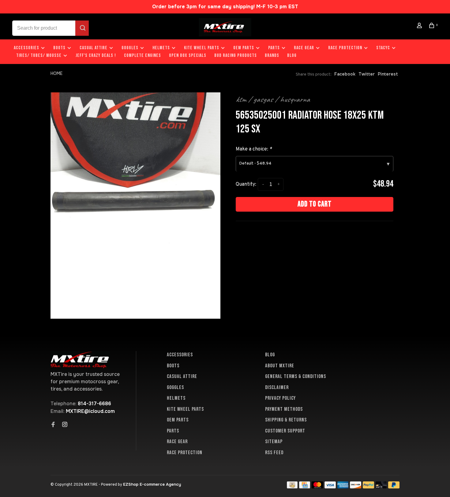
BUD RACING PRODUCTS (235, 55)
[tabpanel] (135, 205)
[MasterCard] (317, 487)
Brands (272, 55)
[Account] (420, 26)
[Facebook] (53, 425)
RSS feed (274, 453)
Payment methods (284, 409)
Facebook (344, 74)
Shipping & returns (286, 420)
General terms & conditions (295, 376)
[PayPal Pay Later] (393, 487)
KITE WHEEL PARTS (201, 48)
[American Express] (343, 487)
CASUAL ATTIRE (93, 48)
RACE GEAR (304, 48)
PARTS (274, 48)
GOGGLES (130, 48)
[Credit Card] (304, 487)
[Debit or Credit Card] (381, 487)
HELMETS (161, 48)
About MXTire (279, 366)
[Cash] (292, 487)
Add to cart (315, 204)
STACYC (383, 48)
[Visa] (330, 487)
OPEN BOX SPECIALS (187, 55)
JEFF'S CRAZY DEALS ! (96, 55)
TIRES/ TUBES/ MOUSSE (39, 55)
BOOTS (59, 48)
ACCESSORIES (26, 48)
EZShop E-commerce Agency (152, 484)
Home (56, 73)
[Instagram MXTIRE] (65, 425)
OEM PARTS (243, 48)
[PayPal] (368, 487)
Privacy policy (280, 398)
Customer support (285, 431)
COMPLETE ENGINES (142, 55)
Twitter (366, 74)
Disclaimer (277, 387)
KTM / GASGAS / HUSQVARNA (273, 99)
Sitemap (274, 442)
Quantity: (246, 184)
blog (292, 55)
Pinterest (388, 74)
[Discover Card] (355, 487)
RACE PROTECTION (345, 48)
